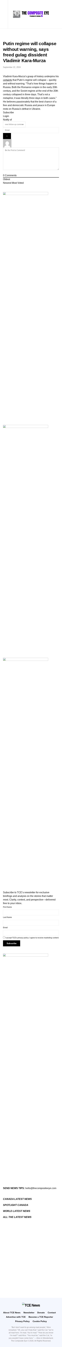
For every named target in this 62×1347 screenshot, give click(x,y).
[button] (5, 14)
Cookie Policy (40, 1321)
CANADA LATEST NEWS (17, 1199)
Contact (52, 1312)
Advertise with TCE (16, 1317)
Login (6, 116)
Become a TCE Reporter (41, 1317)
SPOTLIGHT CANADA (15, 1205)
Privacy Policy (22, 1321)
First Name (7, 907)
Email (5, 927)
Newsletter (28, 1312)
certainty (7, 80)
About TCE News (11, 1312)
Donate (41, 1312)
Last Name (7, 917)
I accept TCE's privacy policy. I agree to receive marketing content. (32, 938)
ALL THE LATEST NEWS (17, 1217)
